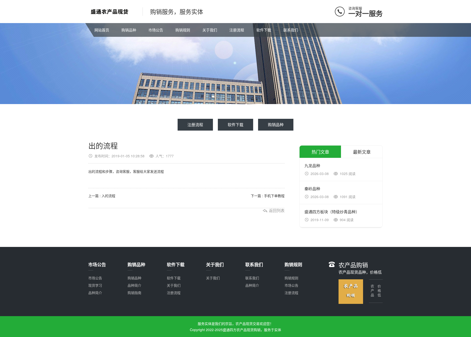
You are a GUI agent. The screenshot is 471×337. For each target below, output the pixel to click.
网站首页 (101, 29)
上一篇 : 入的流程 (101, 195)
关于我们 (209, 29)
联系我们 (290, 29)
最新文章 (362, 151)
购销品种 (128, 29)
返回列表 (277, 210)
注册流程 (236, 29)
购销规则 (182, 29)
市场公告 (155, 29)
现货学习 (95, 285)
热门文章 (320, 151)
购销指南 (134, 292)
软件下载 (263, 29)
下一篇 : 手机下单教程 (268, 195)
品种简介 (95, 292)
